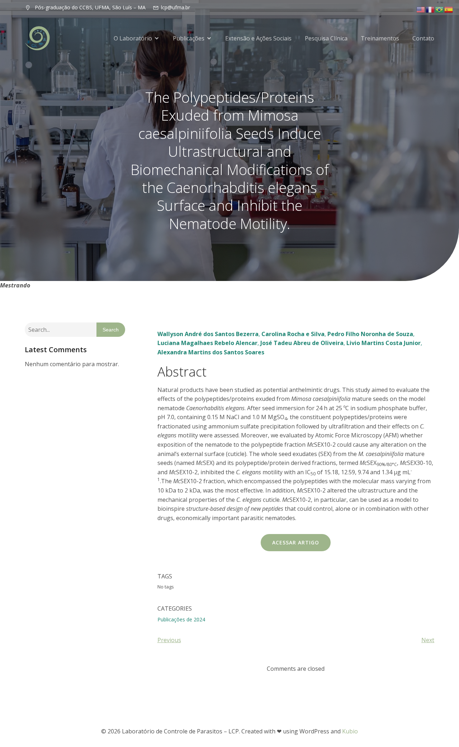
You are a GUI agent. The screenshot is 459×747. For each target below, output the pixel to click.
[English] (421, 9)
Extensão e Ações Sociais (258, 38)
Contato (423, 38)
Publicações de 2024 (181, 619)
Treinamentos (380, 38)
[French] (430, 9)
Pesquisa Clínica (326, 38)
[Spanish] (449, 9)
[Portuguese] (439, 9)
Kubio (350, 731)
